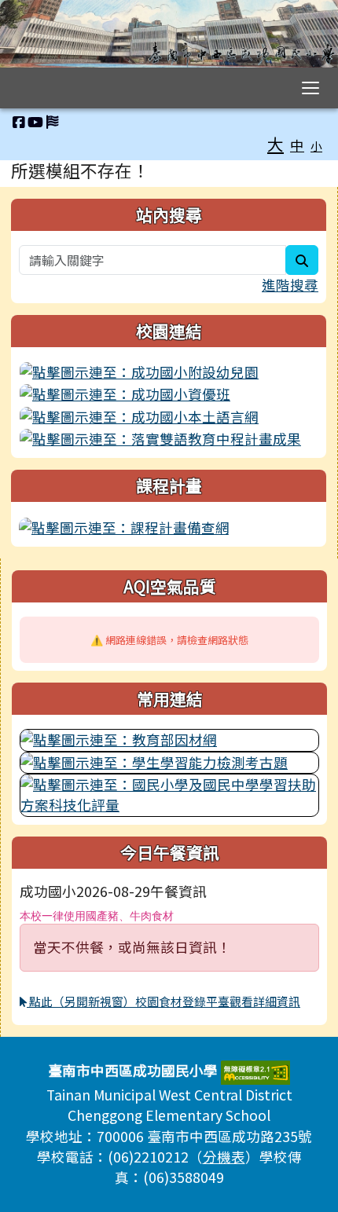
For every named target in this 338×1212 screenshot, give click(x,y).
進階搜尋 (290, 285)
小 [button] (316, 145)
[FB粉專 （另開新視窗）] (18, 121)
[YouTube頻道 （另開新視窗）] (35, 121)
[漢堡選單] (310, 88)
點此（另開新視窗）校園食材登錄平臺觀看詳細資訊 (163, 1001)
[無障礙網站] (255, 1070)
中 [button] (297, 145)
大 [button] (275, 144)
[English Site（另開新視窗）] (52, 121)
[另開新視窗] (168, 372)
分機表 (224, 1156)
